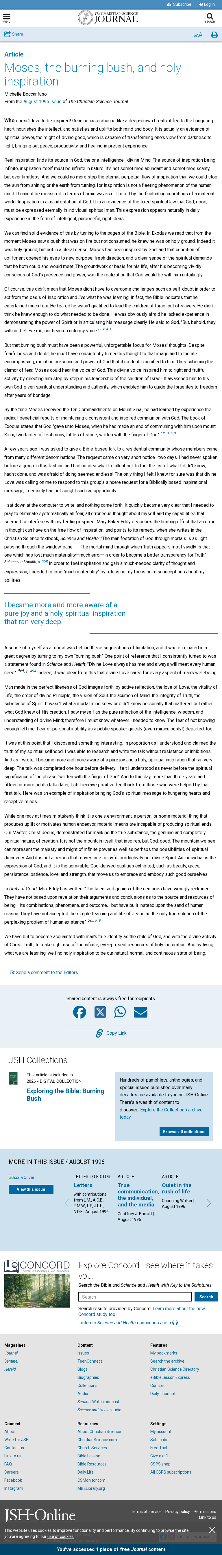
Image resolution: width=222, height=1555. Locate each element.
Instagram (13, 1488)
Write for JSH (16, 1439)
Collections (87, 1385)
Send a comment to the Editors (46, 972)
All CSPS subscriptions (170, 1472)
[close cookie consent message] (212, 1530)
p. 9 (98, 920)
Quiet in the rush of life (177, 1188)
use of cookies (60, 1536)
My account (160, 1431)
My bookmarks (163, 1353)
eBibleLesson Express (170, 1377)
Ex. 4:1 (105, 329)
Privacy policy (177, 1511)
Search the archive (167, 1361)
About (10, 1431)
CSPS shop (160, 1464)
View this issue (31, 1189)
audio (99, 1410)
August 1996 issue (42, 101)
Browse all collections (184, 1131)
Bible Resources (92, 1464)
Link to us (12, 1456)
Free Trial (158, 1447)
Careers (11, 1472)
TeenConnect (89, 1361)
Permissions (205, 1511)
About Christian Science (99, 1431)
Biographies (88, 1377)
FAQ (8, 1464)
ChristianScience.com (97, 1439)
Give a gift (159, 1456)
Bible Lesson (88, 1456)
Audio (82, 1393)
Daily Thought (162, 1393)
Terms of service (146, 1511)
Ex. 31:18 (168, 433)
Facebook (13, 1480)
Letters (83, 1185)
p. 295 (43, 561)
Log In (209, 4)
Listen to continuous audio (125, 1323)
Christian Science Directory (174, 1369)
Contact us (14, 1447)
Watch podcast (98, 1401)
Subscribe (182, 4)
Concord (158, 1385)
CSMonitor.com (91, 1480)
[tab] (38, 1345)
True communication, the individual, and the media (138, 1195)
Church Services (92, 1447)
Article (14, 54)
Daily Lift (85, 1472)
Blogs (82, 1369)
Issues (83, 1353)
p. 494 (31, 670)
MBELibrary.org (91, 1488)
